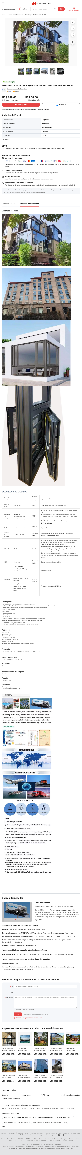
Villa (45, 15)
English (13, 1139)
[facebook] (59, 1135)
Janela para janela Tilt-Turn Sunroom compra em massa (49, 1122)
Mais (3, 1126)
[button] (3, 3)
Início (3, 15)
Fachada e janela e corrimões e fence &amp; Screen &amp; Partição (12, 1099)
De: (12, 987)
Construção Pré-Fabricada (33, 15)
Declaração (12, 1133)
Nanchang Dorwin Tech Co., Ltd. (17, 89)
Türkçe (50, 1140)
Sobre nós (3, 1133)
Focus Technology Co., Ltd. (38, 1144)
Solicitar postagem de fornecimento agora (28, 1018)
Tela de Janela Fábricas (45, 1117)
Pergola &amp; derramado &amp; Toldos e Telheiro (70, 1095)
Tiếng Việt (57, 1140)
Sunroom (5, 1095)
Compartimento (26, 1095)
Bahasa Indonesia (68, 1140)
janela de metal (8, 1122)
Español (49, 1139)
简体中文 (20, 1139)
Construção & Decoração (15, 15)
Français (41, 1139)
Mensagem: (9, 997)
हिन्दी (37, 1140)
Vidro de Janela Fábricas (64, 1117)
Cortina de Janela (22, 1122)
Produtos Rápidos (76, 1133)
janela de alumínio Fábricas (25, 1117)
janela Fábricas (8, 1117)
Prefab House (45, 1095)
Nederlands (30, 1140)
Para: (11, 992)
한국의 (16, 1140)
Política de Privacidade (37, 1133)
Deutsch (56, 1139)
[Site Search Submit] (61, 9)
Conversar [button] (62, 105)
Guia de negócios (51, 1135)
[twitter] (63, 1135)
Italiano (71, 1139)
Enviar (18, 1014)
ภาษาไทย (43, 1140)
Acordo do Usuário (23, 1133)
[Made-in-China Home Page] (41, 3)
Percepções (41, 1135)
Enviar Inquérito (21, 105)
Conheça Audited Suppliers (27, 1135)
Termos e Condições (67, 1148)
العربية (22, 1140)
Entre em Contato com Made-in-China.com (57, 1133)
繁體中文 (28, 1139)
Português (64, 1139)
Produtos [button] (24, 9)
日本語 (35, 1139)
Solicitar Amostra (43, 109)
